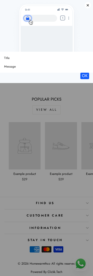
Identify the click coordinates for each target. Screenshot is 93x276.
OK (85, 76)
